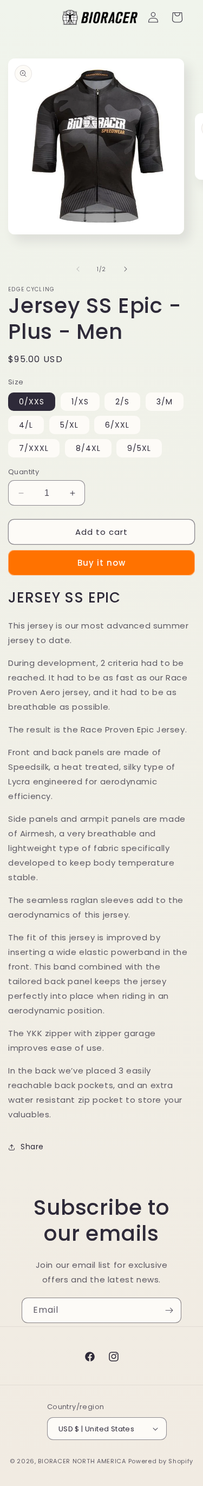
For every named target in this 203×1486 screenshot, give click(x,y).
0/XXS (31, 401)
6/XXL (117, 425)
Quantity (23, 472)
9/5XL (139, 448)
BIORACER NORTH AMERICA (82, 1461)
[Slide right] (125, 269)
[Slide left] (78, 269)
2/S (122, 401)
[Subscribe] (169, 1310)
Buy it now (101, 562)
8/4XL (88, 448)
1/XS (80, 401)
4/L (26, 425)
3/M (164, 401)
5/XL (69, 425)
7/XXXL (34, 448)
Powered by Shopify (161, 1461)
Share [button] (32, 1146)
